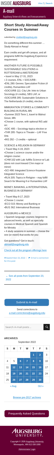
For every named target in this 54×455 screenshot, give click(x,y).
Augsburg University (35, 441)
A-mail (8, 10)
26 (14, 380)
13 (20, 367)
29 (33, 380)
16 (40, 367)
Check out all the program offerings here (25, 250)
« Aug (13, 386)
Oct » (41, 386)
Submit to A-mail (26, 302)
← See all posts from (25, 278)
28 (27, 380)
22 (33, 373)
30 (40, 380)
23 (40, 373)
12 (14, 367)
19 (14, 373)
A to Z (41, 3)
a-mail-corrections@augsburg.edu (27, 313)
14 (27, 367)
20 (20, 373)
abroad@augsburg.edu (16, 244)
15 (33, 367)
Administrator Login (27, 449)
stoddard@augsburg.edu (26, 37)
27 (20, 380)
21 (27, 373)
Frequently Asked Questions (26, 413)
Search (49, 3)
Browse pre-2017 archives (27, 397)
